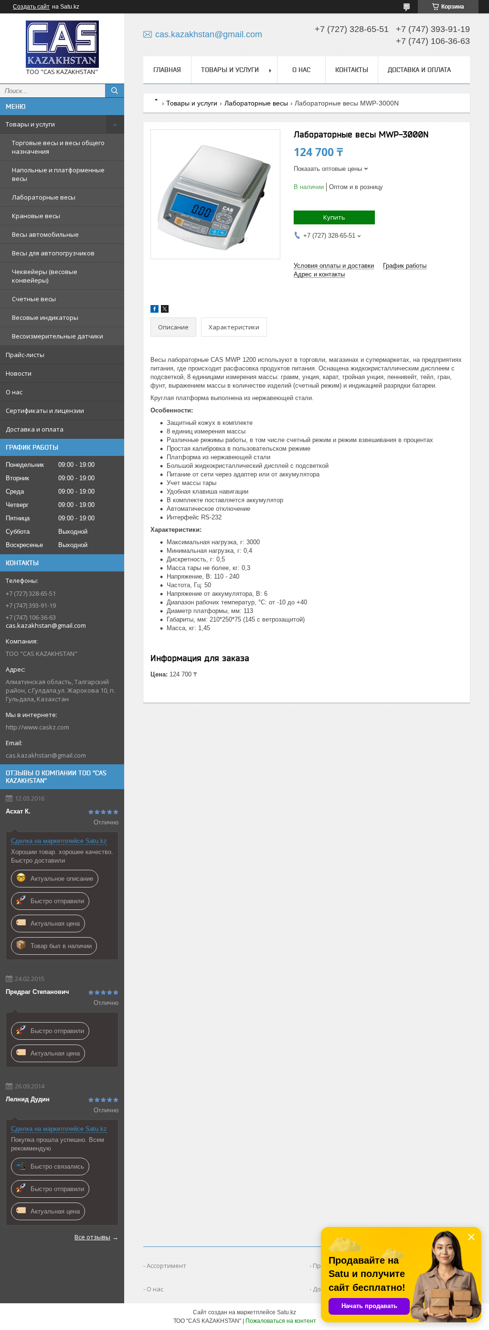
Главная (167, 70)
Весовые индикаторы (45, 317)
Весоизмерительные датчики (57, 336)
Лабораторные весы (43, 197)
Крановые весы (36, 215)
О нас (14, 392)
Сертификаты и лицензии (45, 410)
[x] (165, 310)
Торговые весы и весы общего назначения (58, 147)
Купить (334, 217)
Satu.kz (286, 1312)
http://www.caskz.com (37, 727)
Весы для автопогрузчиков (53, 253)
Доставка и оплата (35, 429)
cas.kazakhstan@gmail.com (46, 755)
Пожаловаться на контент (280, 1321)
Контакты (351, 70)
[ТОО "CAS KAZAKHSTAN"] (62, 44)
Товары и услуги (30, 124)
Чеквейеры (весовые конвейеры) (44, 276)
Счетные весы (34, 299)
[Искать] (114, 91)
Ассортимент (166, 1265)
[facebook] (154, 310)
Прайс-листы (25, 354)
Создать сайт (31, 6)
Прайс (322, 1265)
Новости (19, 373)
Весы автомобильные (45, 234)
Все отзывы (92, 1237)
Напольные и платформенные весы (58, 174)
